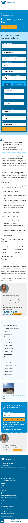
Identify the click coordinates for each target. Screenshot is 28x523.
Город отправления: (7, 49)
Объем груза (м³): (8, 88)
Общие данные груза (7, 84)
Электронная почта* (8, 412)
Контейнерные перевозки (7, 506)
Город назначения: (6, 69)
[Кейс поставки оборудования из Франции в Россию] (8, 388)
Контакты (3, 490)
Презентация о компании (9, 492)
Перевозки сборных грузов (8, 513)
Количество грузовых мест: (11, 100)
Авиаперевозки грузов (6, 511)
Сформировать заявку (14, 129)
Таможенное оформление (7, 503)
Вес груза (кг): (7, 94)
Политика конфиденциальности (9, 495)
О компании (4, 488)
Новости (3, 483)
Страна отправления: (7, 43)
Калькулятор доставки (15, 6)
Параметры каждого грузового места (18, 84)
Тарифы (5, 6)
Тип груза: (4, 115)
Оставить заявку (9, 27)
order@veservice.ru (16, 521)
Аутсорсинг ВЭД (5, 508)
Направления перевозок (7, 516)
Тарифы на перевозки (8, 478)
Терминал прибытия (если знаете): (11, 75)
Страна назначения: (7, 62)
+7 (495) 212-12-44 (16, 520)
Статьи (2, 485)
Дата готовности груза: (8, 109)
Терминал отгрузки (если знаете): (10, 56)
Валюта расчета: (6, 121)
